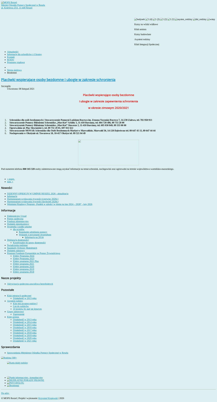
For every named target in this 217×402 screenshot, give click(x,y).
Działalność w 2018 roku (24, 333)
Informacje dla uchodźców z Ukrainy (24, 54)
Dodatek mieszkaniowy (18, 224)
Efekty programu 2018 (23, 272)
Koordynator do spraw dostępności (29, 242)
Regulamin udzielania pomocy (33, 232)
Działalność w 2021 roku (24, 341)
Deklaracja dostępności (18, 240)
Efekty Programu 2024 (23, 256)
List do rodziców (21, 306)
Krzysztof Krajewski (48, 398)
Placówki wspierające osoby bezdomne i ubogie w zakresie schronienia (58, 79)
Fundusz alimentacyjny (18, 221)
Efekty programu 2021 (23, 264)
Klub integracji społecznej (19, 295)
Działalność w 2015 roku (24, 325)
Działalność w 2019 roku (24, 335)
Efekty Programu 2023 (23, 258)
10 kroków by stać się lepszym (27, 309)
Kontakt (11, 57)
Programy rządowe (16, 62)
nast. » (10, 181)
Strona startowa (14, 70)
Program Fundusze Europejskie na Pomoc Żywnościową (33, 253)
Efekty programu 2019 (23, 269)
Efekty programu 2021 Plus (26, 261)
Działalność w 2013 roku (24, 298)
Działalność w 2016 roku (24, 327)
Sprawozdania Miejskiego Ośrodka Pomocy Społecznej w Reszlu (37, 353)
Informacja (12, 196)
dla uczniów (18, 229)
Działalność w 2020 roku (24, 338)
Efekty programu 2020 (23, 266)
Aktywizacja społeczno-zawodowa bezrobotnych (30, 284)
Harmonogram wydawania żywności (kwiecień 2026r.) (32, 201)
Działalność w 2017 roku (24, 330)
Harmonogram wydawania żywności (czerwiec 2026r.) (32, 199)
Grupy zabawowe (15, 311)
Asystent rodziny (15, 301)
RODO (10, 59)
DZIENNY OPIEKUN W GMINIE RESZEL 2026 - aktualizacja (37, 193)
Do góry (5, 393)
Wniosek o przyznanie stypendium (35, 234)
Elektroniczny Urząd (16, 216)
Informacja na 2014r (34, 237)
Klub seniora (13, 317)
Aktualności (12, 51)
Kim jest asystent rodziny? (25, 303)
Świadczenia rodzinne (17, 245)
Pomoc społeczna (15, 218)
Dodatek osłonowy (16, 250)
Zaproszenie (18, 314)
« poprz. (11, 179)
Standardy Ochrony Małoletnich (22, 248)
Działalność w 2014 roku (24, 322)
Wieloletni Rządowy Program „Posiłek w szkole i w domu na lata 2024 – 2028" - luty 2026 (49, 204)
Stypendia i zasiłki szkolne (19, 226)
